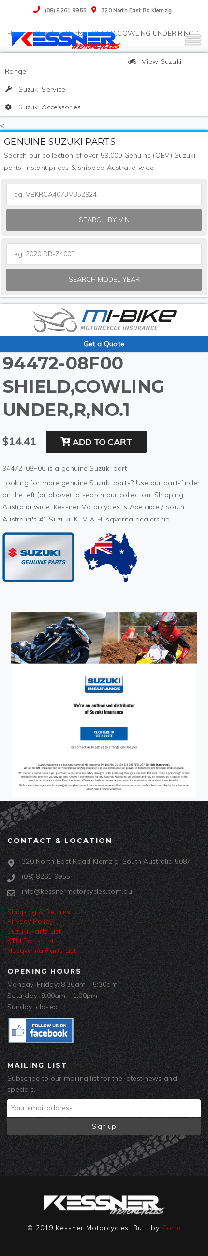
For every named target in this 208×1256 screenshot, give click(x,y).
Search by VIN (104, 219)
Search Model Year (104, 279)
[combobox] (104, 254)
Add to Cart (101, 441)
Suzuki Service (41, 89)
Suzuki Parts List (34, 931)
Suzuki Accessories (48, 107)
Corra (171, 1228)
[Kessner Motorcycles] (67, 40)
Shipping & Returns (38, 911)
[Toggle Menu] (193, 44)
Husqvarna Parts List (41, 950)
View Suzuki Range (93, 66)
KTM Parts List (30, 940)
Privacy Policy (29, 921)
